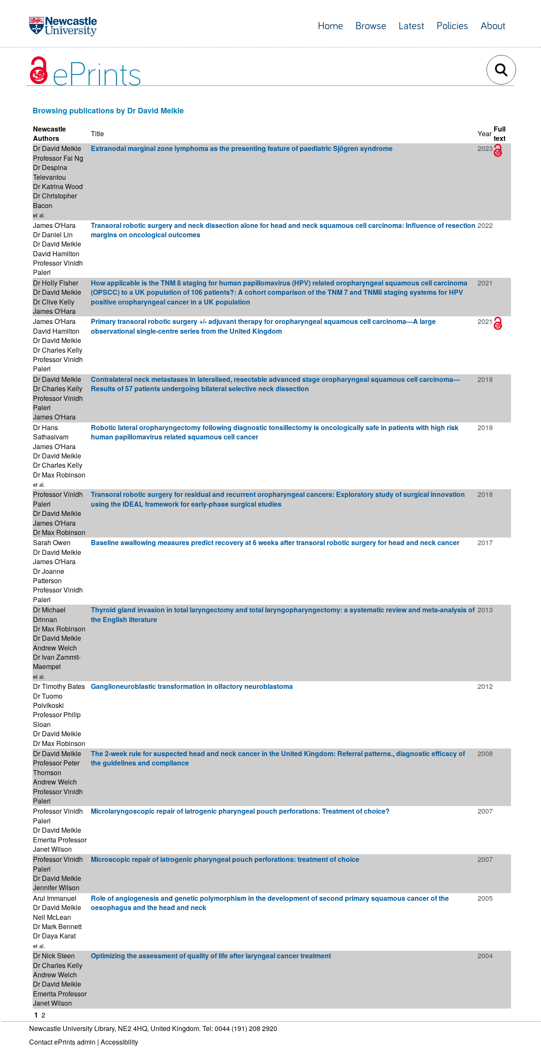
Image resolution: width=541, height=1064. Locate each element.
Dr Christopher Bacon (55, 200)
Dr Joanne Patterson (48, 575)
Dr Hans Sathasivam (50, 432)
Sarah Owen (52, 542)
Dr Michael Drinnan (49, 614)
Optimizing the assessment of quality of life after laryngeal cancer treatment (211, 955)
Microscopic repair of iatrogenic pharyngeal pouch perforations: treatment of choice (225, 859)
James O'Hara (54, 225)
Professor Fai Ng (58, 158)
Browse (370, 26)
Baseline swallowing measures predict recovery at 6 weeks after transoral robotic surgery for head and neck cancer (275, 542)
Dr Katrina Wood (58, 186)
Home (330, 26)
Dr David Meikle (57, 148)
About (493, 26)
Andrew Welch (55, 648)
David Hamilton (56, 253)
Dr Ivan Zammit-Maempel (57, 661)
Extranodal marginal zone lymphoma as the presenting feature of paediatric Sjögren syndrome (242, 148)
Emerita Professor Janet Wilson (60, 844)
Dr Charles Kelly (57, 350)
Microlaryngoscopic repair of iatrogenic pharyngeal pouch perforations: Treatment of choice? (240, 811)
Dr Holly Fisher (55, 283)
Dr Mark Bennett (57, 926)
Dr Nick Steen (54, 955)
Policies (452, 26)
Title (97, 133)
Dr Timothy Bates (59, 686)
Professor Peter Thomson (56, 767)
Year (485, 133)
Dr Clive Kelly (53, 302)
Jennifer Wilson (56, 887)
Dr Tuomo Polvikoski (48, 700)
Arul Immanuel (55, 898)
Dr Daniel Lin (53, 234)
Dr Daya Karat (54, 936)
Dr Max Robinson (59, 475)
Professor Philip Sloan (57, 719)
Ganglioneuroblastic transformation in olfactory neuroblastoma (192, 686)
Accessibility (119, 1042)
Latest (411, 26)
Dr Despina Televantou (50, 171)
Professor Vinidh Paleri (58, 267)
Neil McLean (52, 917)
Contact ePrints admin (62, 1042)
